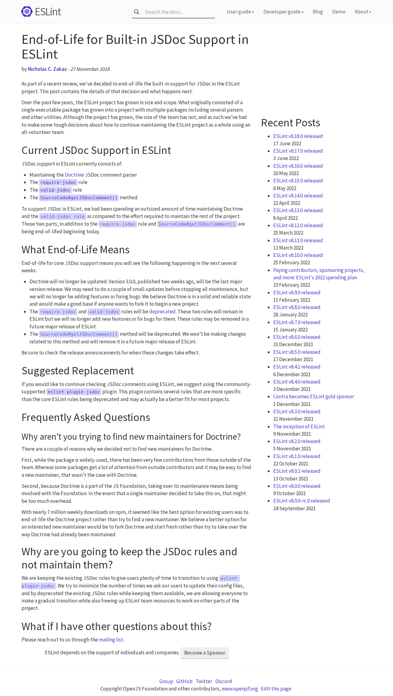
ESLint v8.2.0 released (297, 441)
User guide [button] (239, 11)
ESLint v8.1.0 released (297, 456)
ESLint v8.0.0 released (297, 486)
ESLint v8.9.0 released (297, 292)
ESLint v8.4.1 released (297, 366)
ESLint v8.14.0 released (298, 195)
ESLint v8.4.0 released (297, 381)
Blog (318, 11)
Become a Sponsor (204, 652)
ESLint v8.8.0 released (297, 307)
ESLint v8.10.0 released (298, 255)
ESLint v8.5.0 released (297, 352)
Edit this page (276, 688)
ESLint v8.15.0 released (298, 180)
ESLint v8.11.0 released (298, 240)
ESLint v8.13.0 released (298, 210)
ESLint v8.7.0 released (297, 322)
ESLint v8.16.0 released (298, 166)
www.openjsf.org (240, 688)
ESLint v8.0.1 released (297, 471)
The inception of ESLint (299, 426)
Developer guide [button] (282, 11)
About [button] (361, 11)
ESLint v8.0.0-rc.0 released (301, 500)
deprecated (162, 311)
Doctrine (74, 174)
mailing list (111, 639)
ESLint (47, 11)
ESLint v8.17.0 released (298, 150)
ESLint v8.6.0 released (297, 337)
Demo (338, 11)
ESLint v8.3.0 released (297, 411)
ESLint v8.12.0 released (298, 225)
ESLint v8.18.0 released (298, 136)
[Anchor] (177, 148)
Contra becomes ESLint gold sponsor (313, 396)
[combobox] (178, 12)
